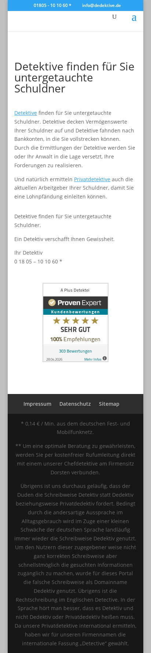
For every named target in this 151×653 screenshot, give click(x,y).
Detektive (25, 112)
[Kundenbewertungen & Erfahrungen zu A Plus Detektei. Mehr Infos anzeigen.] (75, 360)
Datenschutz (75, 403)
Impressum (37, 403)
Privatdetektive (92, 179)
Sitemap (109, 403)
